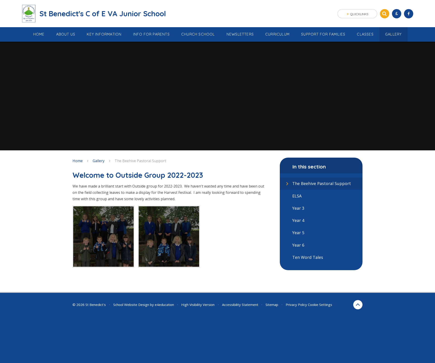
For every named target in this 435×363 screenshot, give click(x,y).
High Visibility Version (198, 304)
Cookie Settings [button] (320, 304)
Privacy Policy (296, 304)
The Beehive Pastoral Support (140, 160)
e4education (164, 304)
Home (77, 160)
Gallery (98, 160)
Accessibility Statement (240, 304)
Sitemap (272, 304)
